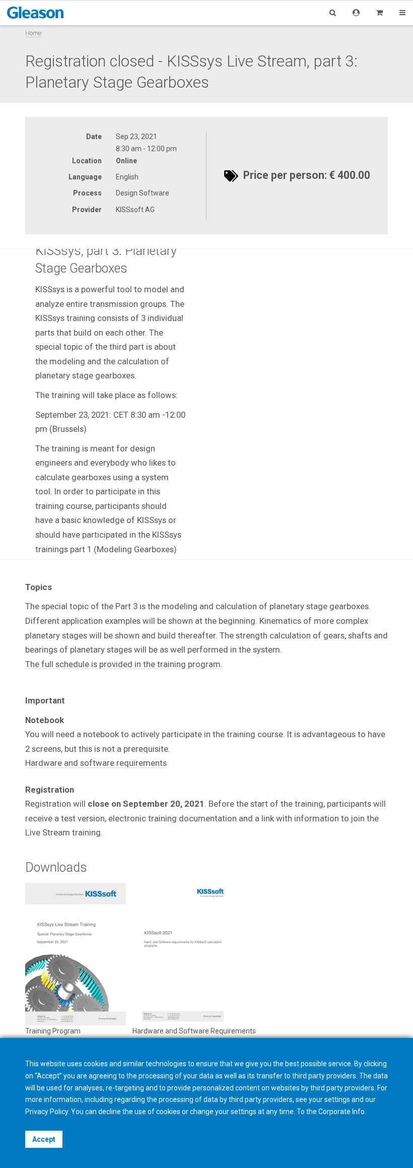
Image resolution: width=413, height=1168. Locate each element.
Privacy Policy (46, 1112)
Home (33, 33)
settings (243, 1112)
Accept (43, 1139)
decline (109, 1112)
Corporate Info (341, 1112)
